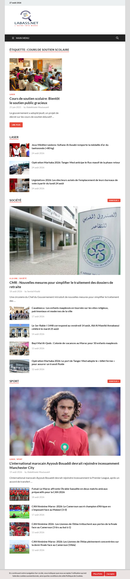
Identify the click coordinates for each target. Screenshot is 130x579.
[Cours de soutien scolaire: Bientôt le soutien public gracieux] (36, 74)
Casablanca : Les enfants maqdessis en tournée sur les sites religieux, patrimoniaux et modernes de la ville (70, 309)
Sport (19, 459)
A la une (14, 278)
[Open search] (117, 38)
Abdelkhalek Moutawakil (37, 107)
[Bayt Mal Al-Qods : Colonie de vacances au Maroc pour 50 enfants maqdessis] (19, 343)
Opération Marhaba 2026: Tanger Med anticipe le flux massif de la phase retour (76, 162)
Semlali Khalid (33, 291)
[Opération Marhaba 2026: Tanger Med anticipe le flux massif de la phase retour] (19, 162)
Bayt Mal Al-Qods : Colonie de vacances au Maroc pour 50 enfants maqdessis (74, 343)
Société (23, 278)
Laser (12, 94)
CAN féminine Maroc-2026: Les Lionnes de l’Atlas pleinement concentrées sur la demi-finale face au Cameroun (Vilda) (75, 543)
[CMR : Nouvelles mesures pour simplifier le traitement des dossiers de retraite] (65, 208)
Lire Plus (15, 124)
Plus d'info (97, 574)
